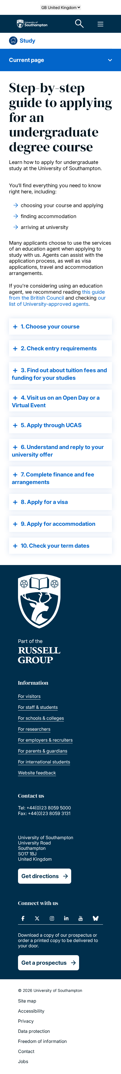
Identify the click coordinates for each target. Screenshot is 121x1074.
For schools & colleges (41, 718)
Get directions (40, 876)
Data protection (34, 1031)
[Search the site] (80, 23)
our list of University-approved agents (57, 301)
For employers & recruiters (45, 740)
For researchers (34, 729)
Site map (27, 1001)
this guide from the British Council (57, 295)
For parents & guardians (42, 751)
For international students (44, 762)
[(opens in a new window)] (23, 918)
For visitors (29, 696)
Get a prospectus (44, 962)
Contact (26, 1051)
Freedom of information (42, 1041)
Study (27, 40)
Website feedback (37, 773)
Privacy (26, 1021)
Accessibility (31, 1011)
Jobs (23, 1061)
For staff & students (38, 707)
